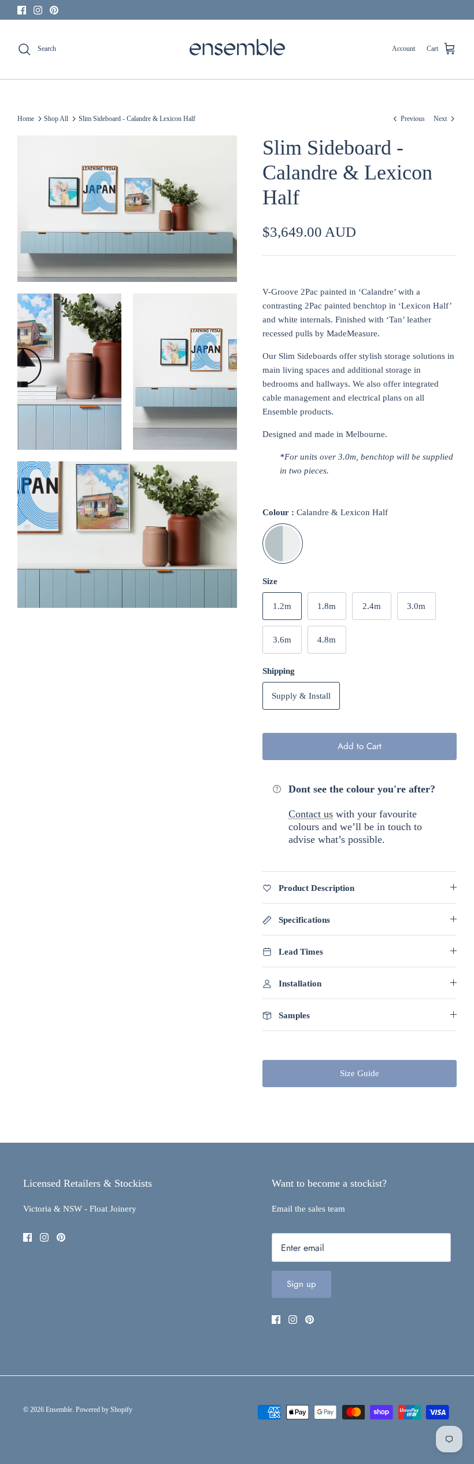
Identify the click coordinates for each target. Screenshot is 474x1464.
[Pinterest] (54, 10)
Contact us (310, 814)
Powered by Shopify (104, 1410)
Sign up (301, 1284)
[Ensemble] (237, 49)
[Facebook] (21, 10)
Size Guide (359, 1073)
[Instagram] (38, 10)
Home (25, 119)
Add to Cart (360, 746)
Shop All (56, 119)
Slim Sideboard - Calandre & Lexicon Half (137, 119)
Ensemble (59, 1410)
